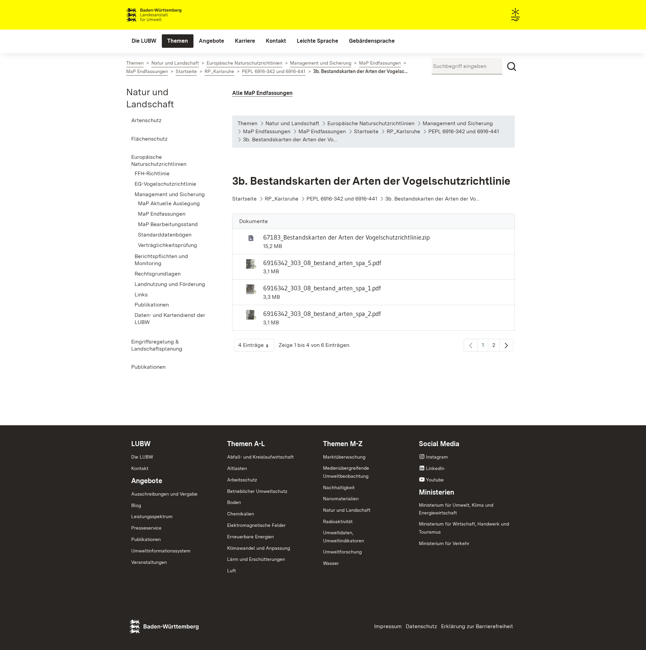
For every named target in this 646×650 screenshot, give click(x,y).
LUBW (141, 444)
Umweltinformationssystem (160, 550)
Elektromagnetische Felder (256, 525)
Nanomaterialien (341, 498)
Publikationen (146, 539)
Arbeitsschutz (242, 479)
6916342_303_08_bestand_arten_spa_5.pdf (322, 263)
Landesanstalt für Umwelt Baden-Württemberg (166, 15)
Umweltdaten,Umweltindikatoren (343, 536)
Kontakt (139, 468)
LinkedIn (435, 468)
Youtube (435, 479)
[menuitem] (144, 41)
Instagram (437, 457)
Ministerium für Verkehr (444, 543)
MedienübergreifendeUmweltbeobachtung (346, 472)
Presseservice (146, 528)
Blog (136, 505)
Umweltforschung (342, 551)
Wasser (331, 563)
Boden (234, 502)
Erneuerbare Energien (250, 536)
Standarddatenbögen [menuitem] (164, 234)
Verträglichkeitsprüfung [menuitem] (167, 245)
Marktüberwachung (344, 457)
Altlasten (237, 468)
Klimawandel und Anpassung (258, 548)
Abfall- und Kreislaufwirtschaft (260, 457)
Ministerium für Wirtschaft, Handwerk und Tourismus (464, 528)
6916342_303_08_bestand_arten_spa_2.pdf (322, 314)
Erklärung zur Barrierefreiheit (477, 626)
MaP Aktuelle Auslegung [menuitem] (169, 203)
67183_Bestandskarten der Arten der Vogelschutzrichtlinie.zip (346, 237)
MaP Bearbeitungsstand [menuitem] (168, 224)
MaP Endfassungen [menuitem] (161, 214)
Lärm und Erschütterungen (256, 559)
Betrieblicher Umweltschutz (257, 491)
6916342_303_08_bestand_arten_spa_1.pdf (322, 288)
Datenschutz (421, 626)
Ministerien (436, 492)
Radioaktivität (338, 521)
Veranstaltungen (149, 562)
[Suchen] (512, 67)
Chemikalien (240, 513)
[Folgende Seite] (506, 345)
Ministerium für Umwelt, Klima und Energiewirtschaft (456, 509)
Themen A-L (246, 444)
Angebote (146, 481)
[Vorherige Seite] (471, 345)
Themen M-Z (343, 444)
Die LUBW (142, 457)
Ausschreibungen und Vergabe (164, 494)
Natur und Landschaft (346, 510)
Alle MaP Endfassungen (262, 93)
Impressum (388, 626)
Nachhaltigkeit (339, 487)
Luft (231, 570)
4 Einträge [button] (256, 347)
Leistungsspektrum (152, 516)
